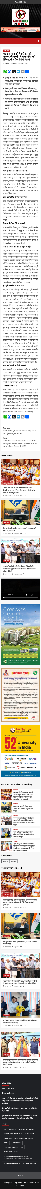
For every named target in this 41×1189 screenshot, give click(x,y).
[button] (3, 41)
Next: (20, 442)
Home (20, 1175)
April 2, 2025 (24, 63)
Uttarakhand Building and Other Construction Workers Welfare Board (18, 1157)
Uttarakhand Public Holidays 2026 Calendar (20, 1163)
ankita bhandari (10, 1129)
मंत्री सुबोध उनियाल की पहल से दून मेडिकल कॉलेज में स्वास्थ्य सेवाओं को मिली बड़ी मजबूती (23, 834)
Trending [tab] (27, 784)
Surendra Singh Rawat (11, 63)
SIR (22, 1147)
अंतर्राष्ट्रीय (5, 861)
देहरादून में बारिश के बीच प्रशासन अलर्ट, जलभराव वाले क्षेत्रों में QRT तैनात (23, 808)
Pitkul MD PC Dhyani (11, 1147)
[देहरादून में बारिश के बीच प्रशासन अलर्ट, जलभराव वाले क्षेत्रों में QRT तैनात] (20, 512)
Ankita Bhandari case (27, 1129)
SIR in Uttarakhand (10, 1151)
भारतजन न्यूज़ (8, 495)
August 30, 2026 (18, 495)
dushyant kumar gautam (13, 1134)
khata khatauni (30, 1134)
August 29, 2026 (18, 574)
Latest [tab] (6, 784)
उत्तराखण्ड (6, 51)
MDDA (6, 1143)
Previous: (19, 431)
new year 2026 (16, 1143)
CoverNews (31, 1183)
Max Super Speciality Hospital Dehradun (18, 1138)
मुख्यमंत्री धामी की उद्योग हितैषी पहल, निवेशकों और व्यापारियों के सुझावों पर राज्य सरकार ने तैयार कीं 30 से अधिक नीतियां (19, 568)
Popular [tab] (16, 784)
